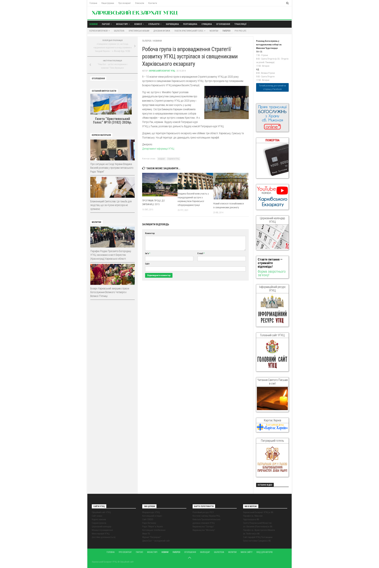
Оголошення (223, 24)
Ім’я (147, 253)
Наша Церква (107, 3)
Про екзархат (124, 3)
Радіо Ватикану (149, 523)
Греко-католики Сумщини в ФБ (257, 540)
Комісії (138, 24)
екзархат (161, 159)
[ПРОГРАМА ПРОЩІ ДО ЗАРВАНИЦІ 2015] (160, 184)
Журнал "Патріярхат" (151, 537)
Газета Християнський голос (188, 31)
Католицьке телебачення (153, 530)
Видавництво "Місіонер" (204, 530)
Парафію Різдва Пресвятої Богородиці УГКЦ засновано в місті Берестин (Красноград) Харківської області (110, 255)
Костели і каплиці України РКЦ (206, 516)
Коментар (150, 233)
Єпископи (139, 3)
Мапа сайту (246, 552)
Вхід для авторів (265, 552)
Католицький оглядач (152, 516)
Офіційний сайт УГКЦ (101, 512)
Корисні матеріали (98, 31)
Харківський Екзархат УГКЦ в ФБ (258, 512)
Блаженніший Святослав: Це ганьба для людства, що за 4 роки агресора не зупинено (111, 205)
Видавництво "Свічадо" (203, 526)
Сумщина (206, 24)
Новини (93, 24)
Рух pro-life (240, 31)
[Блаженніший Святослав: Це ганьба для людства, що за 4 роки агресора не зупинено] (112, 187)
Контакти (152, 3)
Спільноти (153, 24)
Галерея (226, 31)
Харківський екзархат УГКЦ (162, 71)
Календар (205, 552)
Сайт (147, 264)
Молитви (214, 31)
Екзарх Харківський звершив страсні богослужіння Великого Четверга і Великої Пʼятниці (109, 292)
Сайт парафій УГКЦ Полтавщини (257, 537)
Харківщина (172, 24)
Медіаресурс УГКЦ (151, 512)
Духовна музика (162, 31)
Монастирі (122, 24)
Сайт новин (97, 516)
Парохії (106, 24)
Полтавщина (190, 24)
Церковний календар (101, 526)
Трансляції (240, 24)
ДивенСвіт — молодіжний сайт (156, 540)
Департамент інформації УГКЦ (158, 148)
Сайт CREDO (147, 519)
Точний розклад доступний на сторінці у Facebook (272, 87)
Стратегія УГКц (173, 159)
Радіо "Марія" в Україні (152, 526)
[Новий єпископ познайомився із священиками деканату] (231, 186)
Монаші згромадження (102, 530)
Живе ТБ (146, 533)
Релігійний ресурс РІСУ (203, 512)
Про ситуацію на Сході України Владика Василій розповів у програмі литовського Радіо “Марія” (111, 167)
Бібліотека (119, 31)
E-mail (200, 253)
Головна (93, 3)
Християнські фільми (139, 31)
